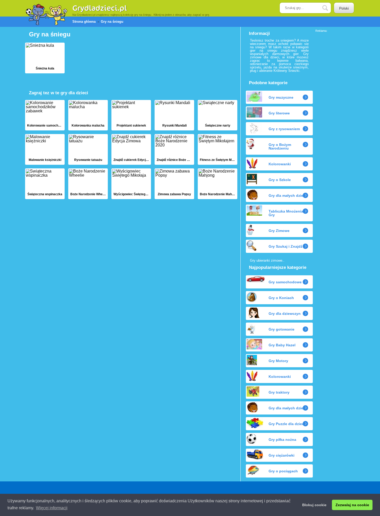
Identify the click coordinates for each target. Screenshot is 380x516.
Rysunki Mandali (174, 115)
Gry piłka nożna (282, 439)
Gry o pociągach (283, 471)
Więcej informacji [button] (51, 508)
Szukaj (329, 8)
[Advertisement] (336, 109)
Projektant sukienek (131, 115)
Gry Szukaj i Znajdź (285, 246)
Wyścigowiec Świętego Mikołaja (131, 183)
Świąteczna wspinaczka (45, 183)
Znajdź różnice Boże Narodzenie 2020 (174, 149)
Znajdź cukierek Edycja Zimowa (131, 149)
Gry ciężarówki (281, 455)
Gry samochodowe (285, 282)
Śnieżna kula (45, 58)
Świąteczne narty (217, 115)
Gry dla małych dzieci (287, 195)
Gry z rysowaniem (284, 129)
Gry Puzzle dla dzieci (287, 424)
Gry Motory (278, 361)
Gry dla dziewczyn (285, 313)
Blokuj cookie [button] (314, 505)
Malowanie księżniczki (45, 149)
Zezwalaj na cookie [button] (352, 505)
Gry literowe (279, 113)
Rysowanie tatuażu (88, 149)
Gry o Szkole (280, 180)
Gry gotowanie (281, 329)
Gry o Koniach (281, 298)
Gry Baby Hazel (282, 345)
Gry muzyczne (281, 97)
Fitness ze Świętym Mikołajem (217, 149)
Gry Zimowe (279, 231)
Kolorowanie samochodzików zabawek (45, 115)
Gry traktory (279, 392)
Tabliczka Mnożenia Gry (286, 213)
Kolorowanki (280, 164)
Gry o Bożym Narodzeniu (280, 146)
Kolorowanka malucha (88, 115)
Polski (344, 8)
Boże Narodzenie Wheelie (88, 183)
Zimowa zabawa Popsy (174, 183)
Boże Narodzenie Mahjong (217, 183)
